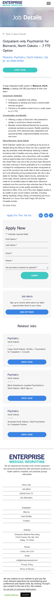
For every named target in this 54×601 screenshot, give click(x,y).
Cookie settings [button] (11, 595)
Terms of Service (27, 568)
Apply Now (27, 362)
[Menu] (48, 3)
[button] (14, 33)
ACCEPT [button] (25, 594)
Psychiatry (13, 338)
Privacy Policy (27, 564)
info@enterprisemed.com (27, 560)
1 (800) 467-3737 (27, 551)
